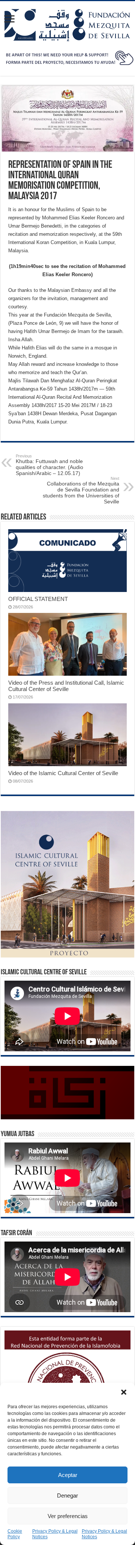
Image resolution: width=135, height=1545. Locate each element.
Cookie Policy (15, 1534)
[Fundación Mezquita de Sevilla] (67, 24)
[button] (124, 1392)
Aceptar (67, 1475)
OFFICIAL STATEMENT (38, 599)
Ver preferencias (68, 1516)
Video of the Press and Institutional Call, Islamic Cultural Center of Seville (66, 685)
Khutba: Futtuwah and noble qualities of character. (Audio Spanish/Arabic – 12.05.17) (49, 465)
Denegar (67, 1495)
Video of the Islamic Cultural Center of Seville (63, 773)
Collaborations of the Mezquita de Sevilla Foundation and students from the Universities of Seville (81, 490)
